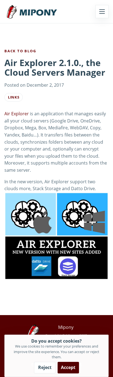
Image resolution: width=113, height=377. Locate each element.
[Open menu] (102, 11)
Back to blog (20, 50)
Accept (68, 367)
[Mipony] (31, 12)
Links (13, 97)
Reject (45, 367)
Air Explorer (16, 114)
